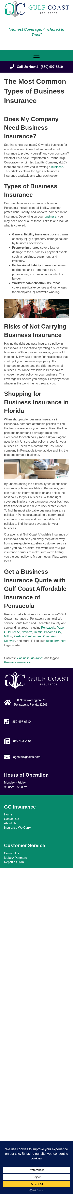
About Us (10, 823)
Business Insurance (30, 658)
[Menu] (36, 57)
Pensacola (48, 627)
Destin (38, 632)
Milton (8, 636)
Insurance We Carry (17, 827)
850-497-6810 (21, 721)
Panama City (52, 632)
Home (8, 814)
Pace (60, 627)
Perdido (19, 636)
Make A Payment (15, 857)
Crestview (49, 636)
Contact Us (11, 819)
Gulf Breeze (12, 632)
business (57, 167)
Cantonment (33, 636)
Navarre (26, 632)
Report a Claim (14, 862)
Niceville (9, 640)
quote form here (55, 640)
